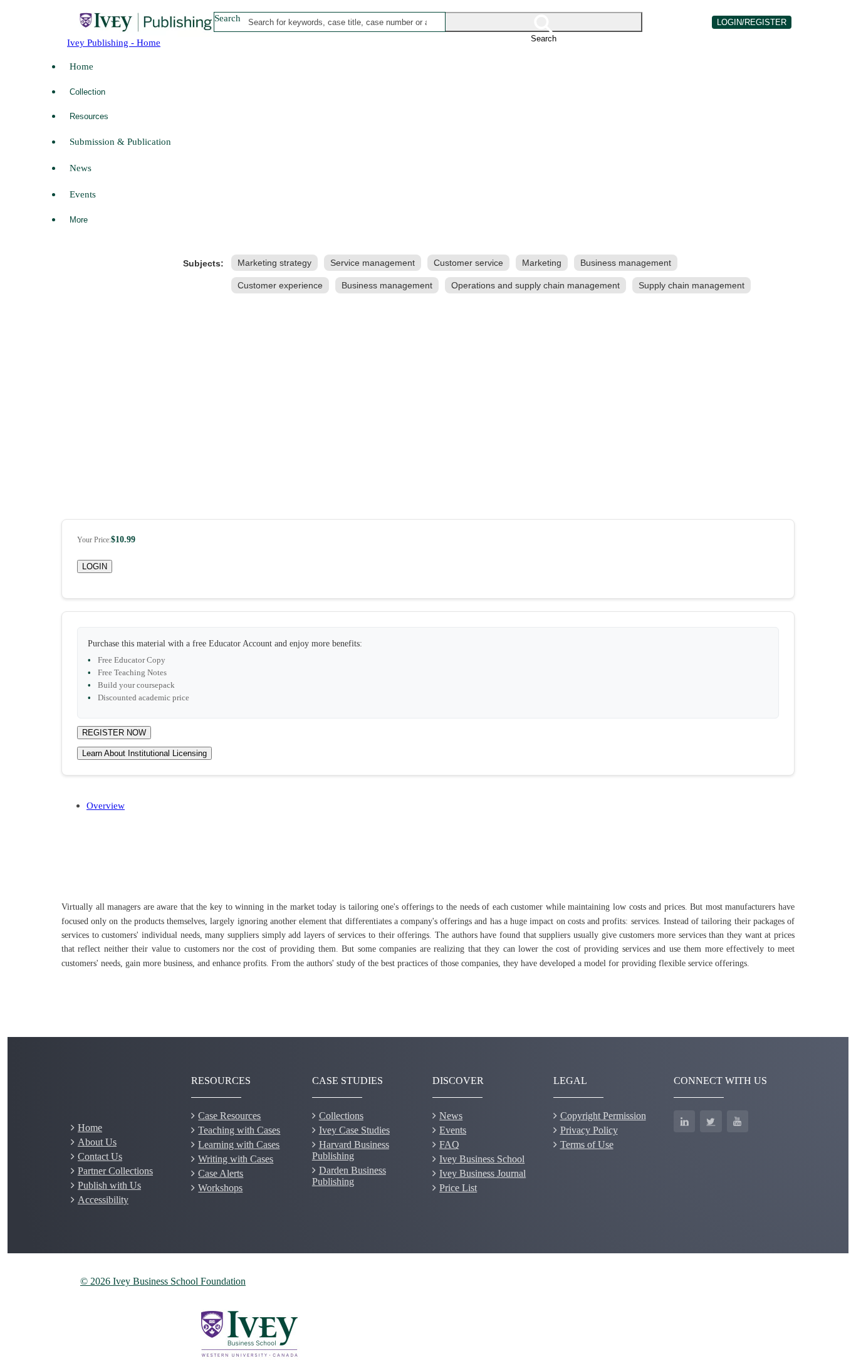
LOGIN (94, 566)
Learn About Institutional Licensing (144, 753)
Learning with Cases (238, 1144)
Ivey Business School (482, 1159)
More (79, 219)
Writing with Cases (235, 1159)
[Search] (544, 22)
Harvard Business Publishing (350, 1150)
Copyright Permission (603, 1115)
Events (83, 194)
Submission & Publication (120, 141)
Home (81, 66)
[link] (277, 262)
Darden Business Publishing (349, 1176)
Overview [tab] (105, 805)
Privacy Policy (589, 1130)
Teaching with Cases (239, 1130)
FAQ (449, 1144)
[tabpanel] (428, 935)
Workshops (220, 1187)
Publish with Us (109, 1185)
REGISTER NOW (114, 732)
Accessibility (103, 1199)
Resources (89, 116)
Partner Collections (115, 1171)
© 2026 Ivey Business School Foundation (163, 1281)
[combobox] (338, 22)
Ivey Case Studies (354, 1130)
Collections (341, 1115)
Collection (87, 92)
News (80, 167)
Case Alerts (220, 1173)
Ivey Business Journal (482, 1173)
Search (227, 18)
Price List (458, 1187)
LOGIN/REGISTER (751, 22)
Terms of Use (586, 1144)
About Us (97, 1142)
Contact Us (100, 1156)
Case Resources (229, 1115)
